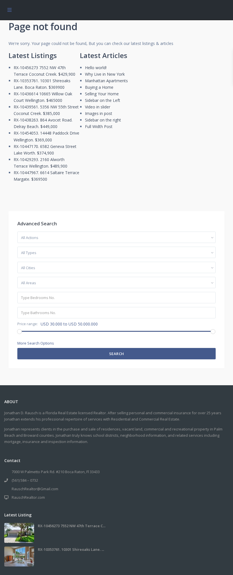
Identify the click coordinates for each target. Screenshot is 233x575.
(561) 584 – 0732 (25, 480)
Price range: (27, 324)
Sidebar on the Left (102, 100)
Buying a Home (99, 87)
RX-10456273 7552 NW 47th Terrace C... (71, 525)
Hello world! (96, 67)
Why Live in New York (105, 74)
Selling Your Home (102, 93)
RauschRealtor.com (28, 497)
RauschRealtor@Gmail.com (35, 488)
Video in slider (97, 107)
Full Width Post (99, 126)
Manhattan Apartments (106, 80)
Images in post (98, 113)
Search (116, 353)
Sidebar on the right (103, 120)
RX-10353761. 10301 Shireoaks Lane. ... (71, 549)
